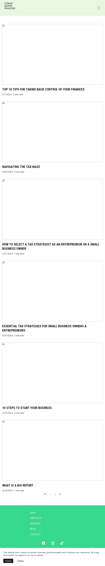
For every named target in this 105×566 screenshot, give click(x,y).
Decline (21, 561)
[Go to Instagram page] (52, 543)
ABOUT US (35, 518)
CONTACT (35, 534)
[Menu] (99, 8)
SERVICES (35, 523)
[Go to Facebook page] (43, 543)
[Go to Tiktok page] (62, 543)
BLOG (33, 528)
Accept (8, 561)
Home (32, 512)
